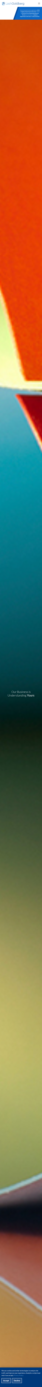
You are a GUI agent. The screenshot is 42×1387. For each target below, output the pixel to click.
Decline (17, 1381)
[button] (37, 3)
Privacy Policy (18, 1375)
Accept (6, 1381)
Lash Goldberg (15, 3)
